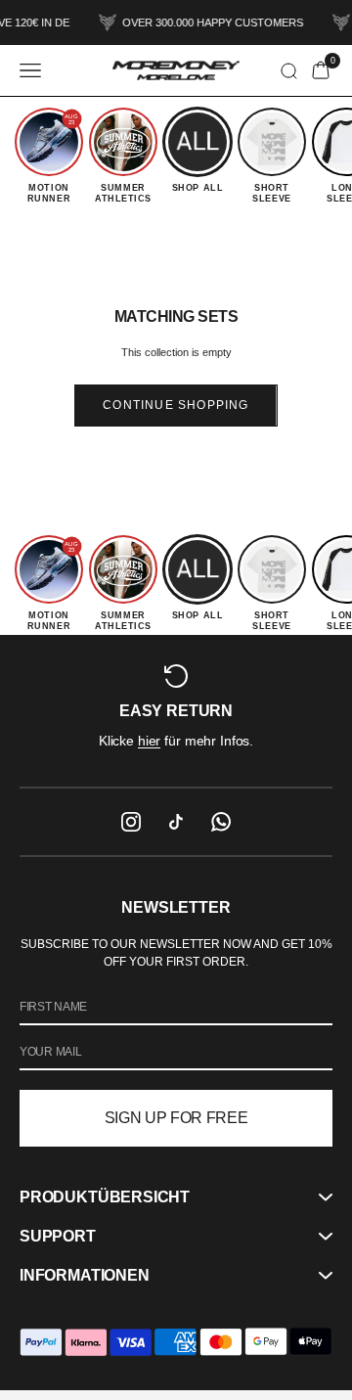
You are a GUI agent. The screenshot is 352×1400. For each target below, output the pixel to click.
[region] (176, 710)
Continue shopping (175, 405)
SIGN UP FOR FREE (176, 1117)
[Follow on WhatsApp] (221, 822)
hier (149, 740)
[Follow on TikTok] (176, 822)
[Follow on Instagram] (131, 822)
